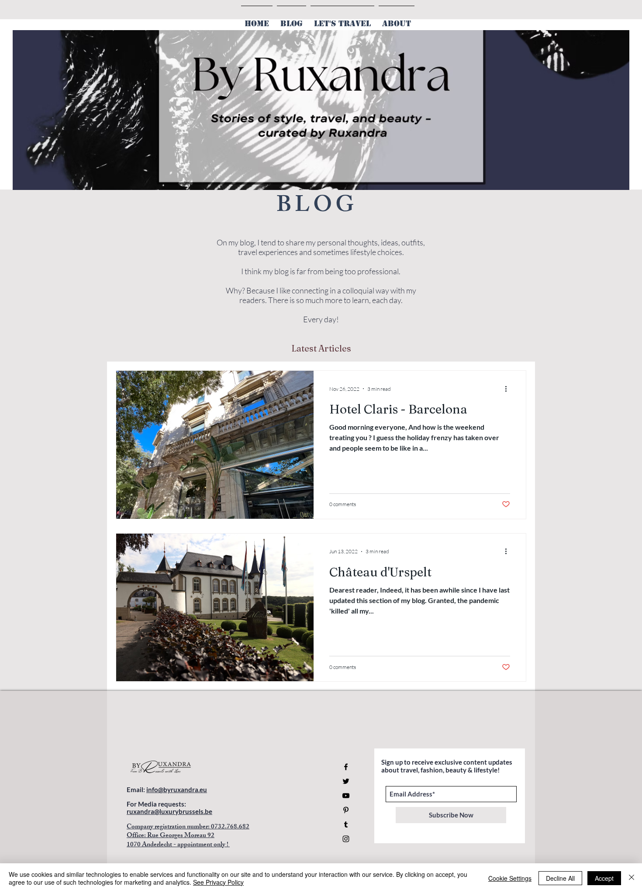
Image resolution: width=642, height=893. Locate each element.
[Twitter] (346, 781)
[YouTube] (346, 795)
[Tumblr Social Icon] (346, 824)
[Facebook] (346, 766)
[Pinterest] (346, 810)
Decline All (560, 878)
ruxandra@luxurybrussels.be (169, 811)
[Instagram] (346, 838)
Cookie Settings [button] (510, 878)
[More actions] (509, 388)
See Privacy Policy (218, 882)
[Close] (631, 878)
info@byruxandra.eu (176, 789)
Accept (604, 878)
